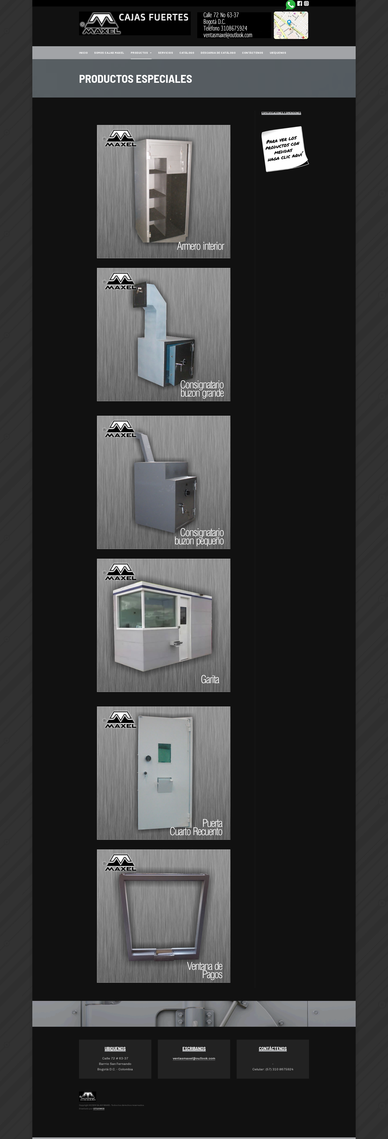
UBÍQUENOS (278, 52)
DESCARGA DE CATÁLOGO (218, 52)
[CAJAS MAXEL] (135, 23)
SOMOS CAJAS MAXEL (109, 52)
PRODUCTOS (140, 52)
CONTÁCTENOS (252, 52)
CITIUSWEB (98, 1109)
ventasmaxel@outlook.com (194, 1058)
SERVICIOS (165, 52)
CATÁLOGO (186, 52)
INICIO (83, 52)
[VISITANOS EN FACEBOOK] (299, 3)
